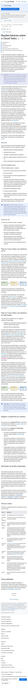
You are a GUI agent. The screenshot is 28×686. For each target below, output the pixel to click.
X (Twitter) (3, 662)
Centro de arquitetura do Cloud (7, 650)
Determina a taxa (10, 543)
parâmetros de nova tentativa (16, 554)
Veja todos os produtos (6, 619)
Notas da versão (4, 635)
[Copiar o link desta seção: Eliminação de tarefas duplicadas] (2, 468)
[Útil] (7, 29)
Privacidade (11, 672)
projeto (2, 138)
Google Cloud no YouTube (6, 665)
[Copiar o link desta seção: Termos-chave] (13, 504)
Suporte (3, 633)
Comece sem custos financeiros (10, 9)
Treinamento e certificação (7, 652)
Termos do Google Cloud (7, 674)
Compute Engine (5, 262)
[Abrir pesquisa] (16, 1)
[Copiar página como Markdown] (22, 38)
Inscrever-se (24, 679)
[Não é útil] (9, 29)
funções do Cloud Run (13, 261)
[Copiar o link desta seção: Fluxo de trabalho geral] (16, 165)
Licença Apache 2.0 (10, 607)
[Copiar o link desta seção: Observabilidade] (14, 579)
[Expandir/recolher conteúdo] (9, 42)
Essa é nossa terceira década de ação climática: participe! (14, 676)
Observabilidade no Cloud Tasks (13, 589)
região (2, 355)
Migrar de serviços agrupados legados (14, 334)
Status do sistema (5, 638)
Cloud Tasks (7, 6)
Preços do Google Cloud (6, 621)
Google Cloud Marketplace (6, 623)
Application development (18, 24)
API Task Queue (22, 331)
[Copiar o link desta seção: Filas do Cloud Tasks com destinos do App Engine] (13, 315)
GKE (25, 261)
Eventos (3, 660)
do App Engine (19, 434)
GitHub (2, 644)
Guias (10, 26)
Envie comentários (7, 32)
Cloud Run (21, 261)
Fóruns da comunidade (6, 631)
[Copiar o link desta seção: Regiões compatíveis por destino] (2, 419)
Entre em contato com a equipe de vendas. (10, 625)
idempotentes (15, 120)
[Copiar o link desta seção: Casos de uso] (11, 220)
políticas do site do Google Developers (10, 608)
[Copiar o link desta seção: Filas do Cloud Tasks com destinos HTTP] (6, 251)
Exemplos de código (5, 648)
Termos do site (18, 672)
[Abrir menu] (2, 1)
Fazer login (23, 1)
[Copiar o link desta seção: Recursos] (8, 143)
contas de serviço (13, 296)
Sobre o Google (4, 672)
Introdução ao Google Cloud (7, 646)
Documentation (8, 24)
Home (2, 24)
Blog (2, 658)
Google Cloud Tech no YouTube (7, 667)
